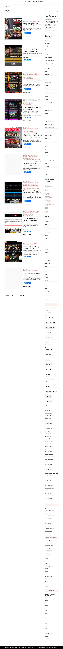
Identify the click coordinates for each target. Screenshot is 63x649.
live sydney (46, 113)
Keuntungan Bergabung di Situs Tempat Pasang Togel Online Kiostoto (51, 22)
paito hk (46, 208)
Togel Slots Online (48, 490)
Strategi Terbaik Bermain (49, 443)
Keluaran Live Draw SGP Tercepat (50, 93)
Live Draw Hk (47, 193)
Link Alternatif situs (48, 433)
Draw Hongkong (26, 212)
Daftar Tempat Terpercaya (49, 415)
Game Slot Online (48, 418)
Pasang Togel (25, 74)
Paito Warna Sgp (48, 203)
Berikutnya (22, 295)
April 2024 (46, 218)
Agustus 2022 (47, 271)
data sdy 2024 (47, 583)
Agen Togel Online (37, 99)
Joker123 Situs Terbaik (49, 441)
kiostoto (47, 352)
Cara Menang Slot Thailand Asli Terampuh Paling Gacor (50, 28)
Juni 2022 (46, 277)
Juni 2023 (46, 243)
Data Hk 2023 (47, 187)
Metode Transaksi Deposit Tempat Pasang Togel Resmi (51, 31)
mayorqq (47, 359)
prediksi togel (48, 376)
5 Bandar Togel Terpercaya (28, 99)
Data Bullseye (47, 183)
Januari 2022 (47, 291)
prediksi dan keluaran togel (34, 74)
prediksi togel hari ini (27, 102)
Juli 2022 (46, 274)
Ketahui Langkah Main (49, 461)
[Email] (28, 33)
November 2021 (47, 296)
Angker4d (46, 51)
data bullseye (48, 334)
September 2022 (47, 269)
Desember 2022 (47, 260)
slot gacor (48, 381)
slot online (46, 152)
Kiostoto (46, 96)
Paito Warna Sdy (48, 201)
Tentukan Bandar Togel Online (32, 81)
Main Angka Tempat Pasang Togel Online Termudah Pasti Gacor (50, 25)
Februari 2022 (47, 288)
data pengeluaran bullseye (28, 155)
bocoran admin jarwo (48, 57)
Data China (47, 185)
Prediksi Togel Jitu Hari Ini (28, 76)
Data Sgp (46, 190)
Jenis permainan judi (48, 420)
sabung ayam (47, 146)
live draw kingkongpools (49, 204)
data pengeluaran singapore (49, 65)
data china (55, 334)
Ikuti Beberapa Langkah (49, 428)
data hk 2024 (47, 581)
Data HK (47, 339)
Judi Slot (30, 100)
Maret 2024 (47, 221)
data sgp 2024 (47, 578)
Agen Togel (48, 315)
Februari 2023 (47, 255)
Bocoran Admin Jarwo (49, 500)
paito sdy (46, 205)
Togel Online (39, 21)
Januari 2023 (47, 257)
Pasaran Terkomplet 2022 (49, 495)
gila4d (46, 615)
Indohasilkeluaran (48, 82)
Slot (45, 149)
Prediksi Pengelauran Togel (28, 75)
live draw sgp (48, 354)
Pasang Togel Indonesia (49, 454)
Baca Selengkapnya (27, 36)
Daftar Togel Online (48, 431)
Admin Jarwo (47, 40)
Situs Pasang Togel (48, 413)
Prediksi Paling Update (49, 545)
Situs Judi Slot (47, 410)
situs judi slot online (50, 379)
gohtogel (46, 625)
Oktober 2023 (47, 235)
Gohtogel (46, 79)
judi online (48, 347)
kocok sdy (46, 212)
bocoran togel (48, 332)
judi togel (54, 347)
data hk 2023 (53, 339)
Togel (35, 78)
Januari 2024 (47, 227)
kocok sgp (46, 211)
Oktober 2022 (47, 266)
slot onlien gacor (49, 384)
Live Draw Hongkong (26, 185)
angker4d (46, 600)
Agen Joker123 (47, 43)
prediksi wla (47, 138)
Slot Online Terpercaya (49, 485)
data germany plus (48, 576)
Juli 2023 (46, 241)
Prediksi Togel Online (48, 135)
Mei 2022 (46, 280)
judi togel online (49, 349)
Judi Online (34, 21)
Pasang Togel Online (50, 371)
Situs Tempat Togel (48, 408)
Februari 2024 (47, 224)
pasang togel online (48, 633)
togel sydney (48, 401)
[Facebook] (24, 33)
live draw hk (53, 352)
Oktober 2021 (47, 299)
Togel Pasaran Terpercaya (49, 488)
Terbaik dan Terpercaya (49, 438)
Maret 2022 (47, 285)
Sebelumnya (8, 295)
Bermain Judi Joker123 (49, 446)
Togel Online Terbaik (48, 451)
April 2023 (46, 249)
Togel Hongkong (26, 79)
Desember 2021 (47, 294)
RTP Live (46, 141)
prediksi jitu (48, 374)
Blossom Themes (45, 647)
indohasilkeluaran (49, 344)
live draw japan (47, 586)
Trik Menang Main (48, 469)
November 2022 (47, 263)
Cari (45, 9)
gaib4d (46, 610)
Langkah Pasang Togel (49, 466)
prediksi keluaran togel (48, 124)
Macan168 (46, 116)
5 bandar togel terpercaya (51, 307)
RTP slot (46, 143)
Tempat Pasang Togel (27, 77)
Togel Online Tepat (48, 464)
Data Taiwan (47, 191)
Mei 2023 (46, 246)
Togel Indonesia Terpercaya (50, 456)
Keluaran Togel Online (49, 548)
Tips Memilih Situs (48, 436)
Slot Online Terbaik (48, 498)
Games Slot (47, 74)
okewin (46, 641)
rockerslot (46, 636)
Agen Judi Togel (49, 312)
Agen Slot (46, 46)
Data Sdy (46, 189)
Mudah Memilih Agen (49, 459)
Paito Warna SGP (49, 366)
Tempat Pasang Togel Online (28, 78)
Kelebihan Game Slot (48, 423)
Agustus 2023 (47, 238)
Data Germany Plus (48, 186)
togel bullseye (37, 159)
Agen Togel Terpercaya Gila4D (32, 273)
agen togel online (49, 317)
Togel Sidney (38, 79)
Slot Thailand (47, 155)
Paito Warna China (48, 198)
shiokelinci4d (47, 631)
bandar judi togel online (50, 322)
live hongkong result (48, 110)
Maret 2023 (47, 252)
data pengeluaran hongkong (34, 211)
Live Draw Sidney (47, 104)
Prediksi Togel (47, 553)
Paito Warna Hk (47, 200)
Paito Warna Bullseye (48, 197)
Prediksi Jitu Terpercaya (49, 550)
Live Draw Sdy (47, 194)
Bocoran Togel (47, 555)
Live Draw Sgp (47, 196)
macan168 (47, 628)
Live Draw (29, 156)
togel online (48, 396)
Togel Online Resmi (48, 493)
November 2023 (47, 232)
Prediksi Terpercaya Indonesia (50, 542)
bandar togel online (50, 327)
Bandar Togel (25, 73)
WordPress (55, 647)
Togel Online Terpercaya (49, 483)
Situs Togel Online (48, 480)
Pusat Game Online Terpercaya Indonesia (31, 2)
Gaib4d (46, 71)
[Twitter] (26, 33)
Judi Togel (35, 73)
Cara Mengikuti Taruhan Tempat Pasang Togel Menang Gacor (51, 19)
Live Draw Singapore (34, 185)
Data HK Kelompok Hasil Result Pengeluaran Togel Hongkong (31, 220)
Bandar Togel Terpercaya (49, 477)
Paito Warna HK (49, 364)
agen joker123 (48, 310)
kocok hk (46, 209)
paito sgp (46, 207)
